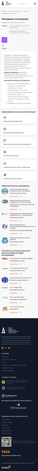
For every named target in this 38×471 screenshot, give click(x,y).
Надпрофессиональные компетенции (14, 365)
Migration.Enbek (7, 430)
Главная (4, 11)
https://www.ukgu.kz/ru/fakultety (21, 230)
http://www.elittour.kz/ (17, 270)
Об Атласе (5, 357)
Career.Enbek (6, 428)
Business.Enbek (7, 422)
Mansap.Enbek (6, 433)
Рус (22, 3)
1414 (6, 451)
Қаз (19, 3)
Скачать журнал (7, 370)
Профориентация (7, 368)
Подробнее (14, 196)
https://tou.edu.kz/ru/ (17, 217)
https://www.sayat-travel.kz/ (19, 280)
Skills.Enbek (5, 420)
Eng (26, 3)
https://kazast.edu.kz (17, 242)
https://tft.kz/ (14, 309)
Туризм (26, 11)
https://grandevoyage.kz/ (18, 299)
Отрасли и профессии (15, 11)
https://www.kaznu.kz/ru (18, 193)
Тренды (4, 362)
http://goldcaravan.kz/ (17, 261)
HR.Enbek (5, 425)
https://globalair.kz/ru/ (17, 290)
